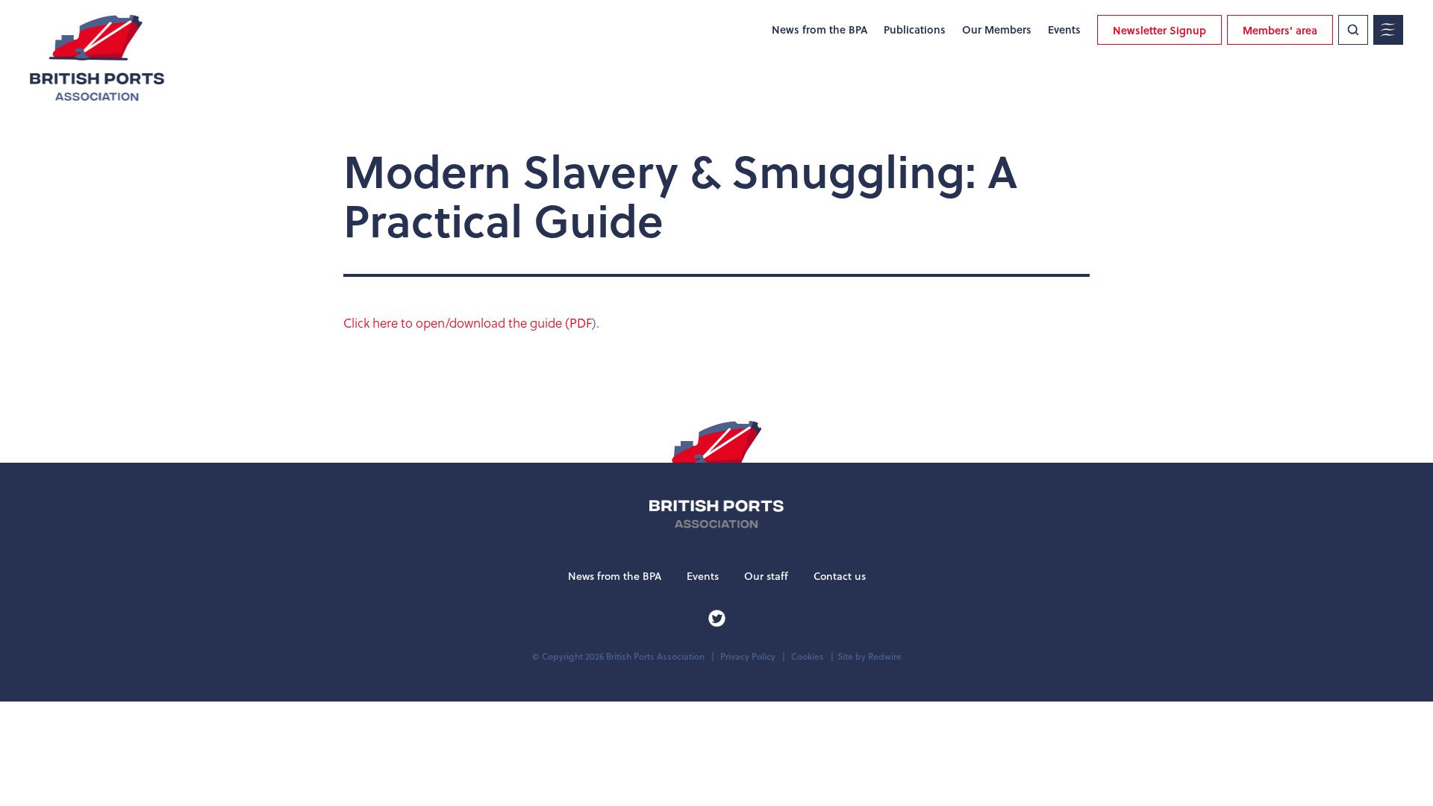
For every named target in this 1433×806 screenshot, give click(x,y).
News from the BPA (819, 29)
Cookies (807, 656)
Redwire (885, 656)
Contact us (840, 576)
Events (1064, 29)
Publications (915, 29)
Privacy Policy (747, 656)
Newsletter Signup (1159, 30)
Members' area (1280, 30)
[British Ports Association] (97, 58)
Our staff (766, 576)
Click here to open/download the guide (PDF (467, 322)
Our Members (996, 29)
